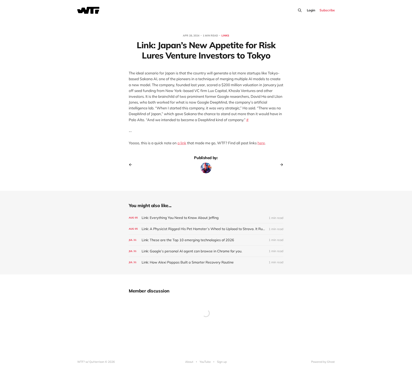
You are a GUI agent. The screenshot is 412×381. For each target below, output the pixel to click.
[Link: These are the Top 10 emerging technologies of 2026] (206, 240)
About (189, 361)
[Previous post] (132, 164)
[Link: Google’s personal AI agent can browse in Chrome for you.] (206, 251)
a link (181, 143)
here (261, 143)
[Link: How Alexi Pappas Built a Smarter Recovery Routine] (206, 262)
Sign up (222, 361)
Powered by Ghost (323, 361)
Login (311, 10)
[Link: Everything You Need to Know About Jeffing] (206, 217)
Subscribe (327, 10)
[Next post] (280, 164)
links (225, 35)
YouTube (205, 361)
